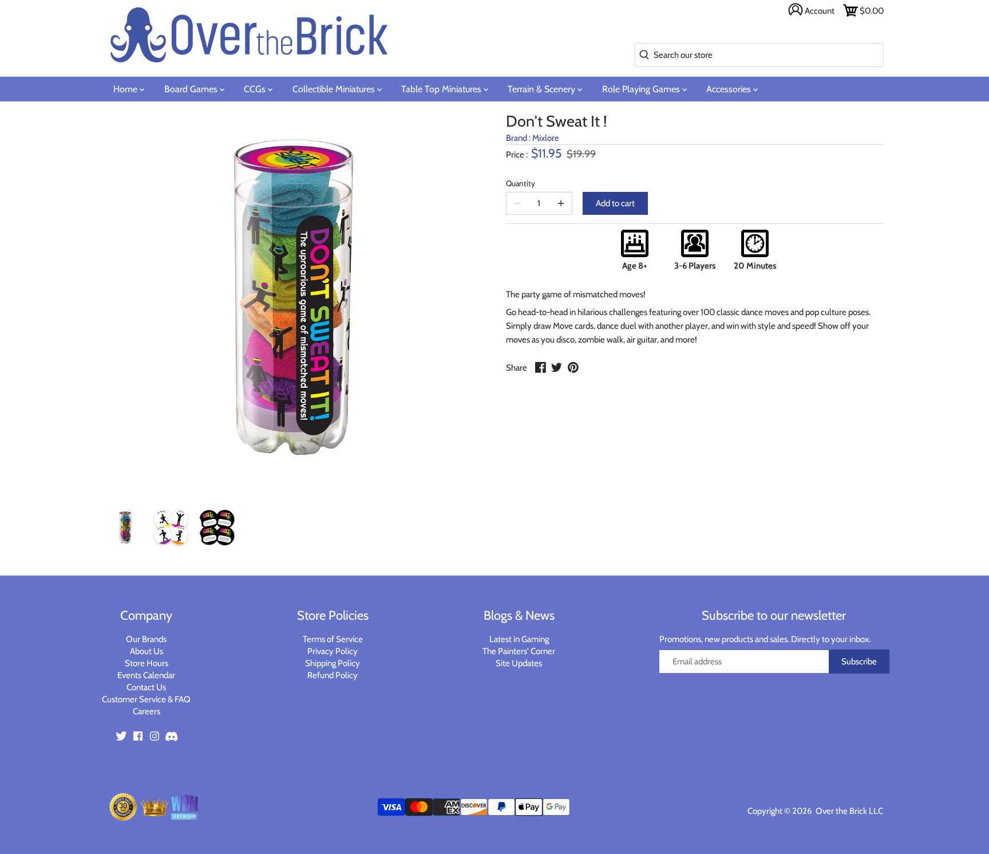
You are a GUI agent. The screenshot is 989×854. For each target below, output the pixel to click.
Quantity (520, 183)
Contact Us (146, 687)
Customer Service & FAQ (146, 699)
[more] (561, 203)
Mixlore (545, 138)
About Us (146, 651)
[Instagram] (154, 735)
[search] (642, 55)
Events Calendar (146, 675)
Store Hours (146, 663)
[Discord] (171, 735)
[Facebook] (138, 735)
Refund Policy (332, 675)
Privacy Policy (332, 651)
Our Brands (146, 639)
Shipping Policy (332, 663)
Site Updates (519, 663)
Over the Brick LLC (848, 811)
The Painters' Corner (518, 651)
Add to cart (615, 203)
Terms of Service (333, 639)
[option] (125, 527)
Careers (146, 711)
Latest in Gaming (519, 639)
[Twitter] (121, 735)
